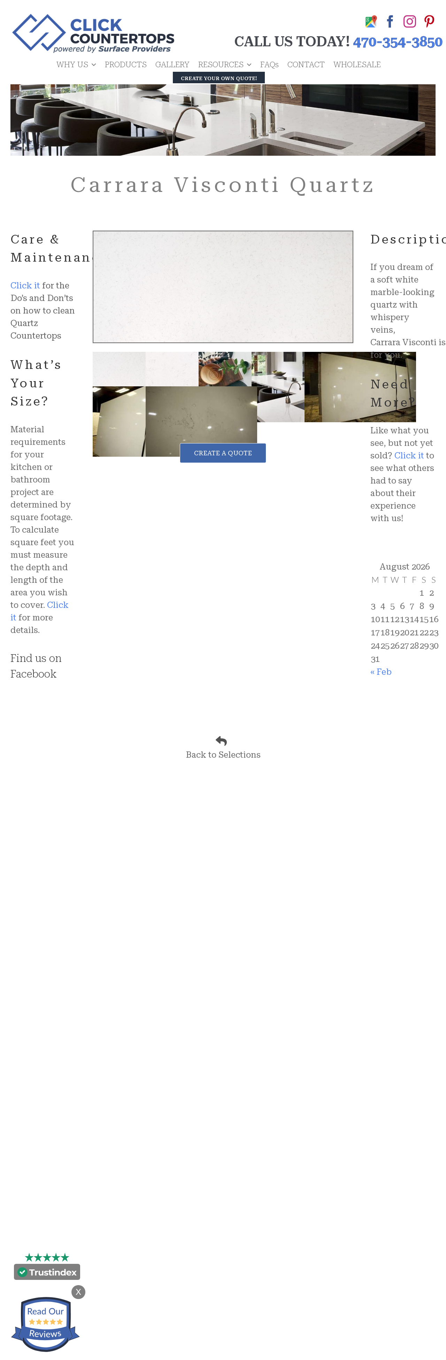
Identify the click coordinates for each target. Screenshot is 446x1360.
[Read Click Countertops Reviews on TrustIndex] (47, 1273)
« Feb (381, 672)
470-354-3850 (398, 41)
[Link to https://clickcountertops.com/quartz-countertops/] (221, 741)
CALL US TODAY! (292, 41)
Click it (25, 286)
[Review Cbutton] (45, 1324)
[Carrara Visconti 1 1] (223, 235)
